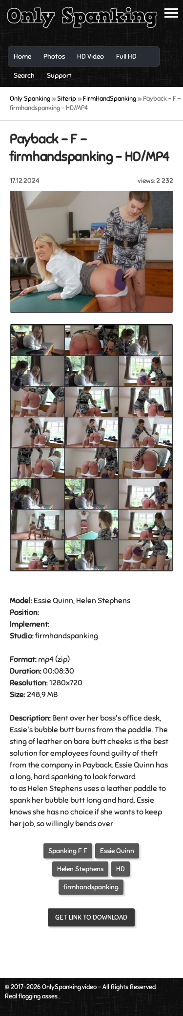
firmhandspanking (91, 887)
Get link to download (91, 917)
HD (120, 869)
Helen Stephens (80, 869)
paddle (140, 730)
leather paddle (131, 788)
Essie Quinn (117, 851)
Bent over (68, 718)
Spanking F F (67, 851)
